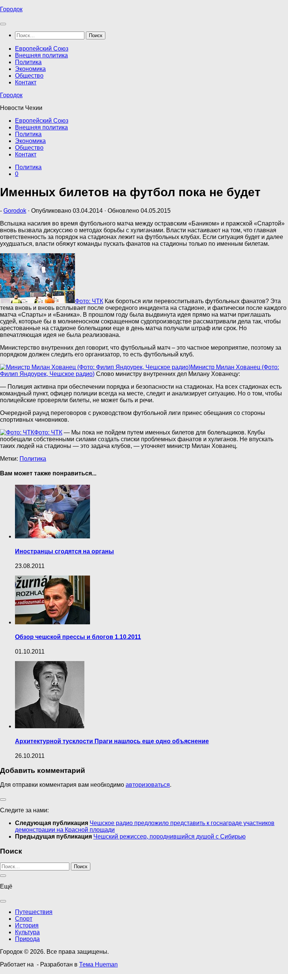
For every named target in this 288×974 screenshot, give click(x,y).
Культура (27, 932)
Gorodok (14, 210)
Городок (11, 9)
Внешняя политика (41, 55)
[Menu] (3, 24)
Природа (27, 939)
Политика (28, 62)
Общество (29, 75)
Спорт (23, 918)
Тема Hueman (98, 964)
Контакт (25, 82)
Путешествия (33, 912)
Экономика (30, 69)
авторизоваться (148, 785)
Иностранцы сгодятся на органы (64, 551)
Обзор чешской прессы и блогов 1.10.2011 (78, 637)
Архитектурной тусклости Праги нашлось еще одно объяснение (112, 741)
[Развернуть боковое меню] (3, 799)
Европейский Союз (41, 48)
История (27, 925)
